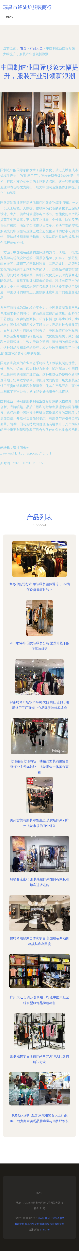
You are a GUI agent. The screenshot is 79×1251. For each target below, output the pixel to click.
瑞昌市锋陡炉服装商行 (37, 1224)
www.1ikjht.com (48, 1218)
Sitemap (45, 1229)
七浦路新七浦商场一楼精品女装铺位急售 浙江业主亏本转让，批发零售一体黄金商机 (39, 766)
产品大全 (36, 48)
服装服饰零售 (57, 1224)
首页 (23, 48)
